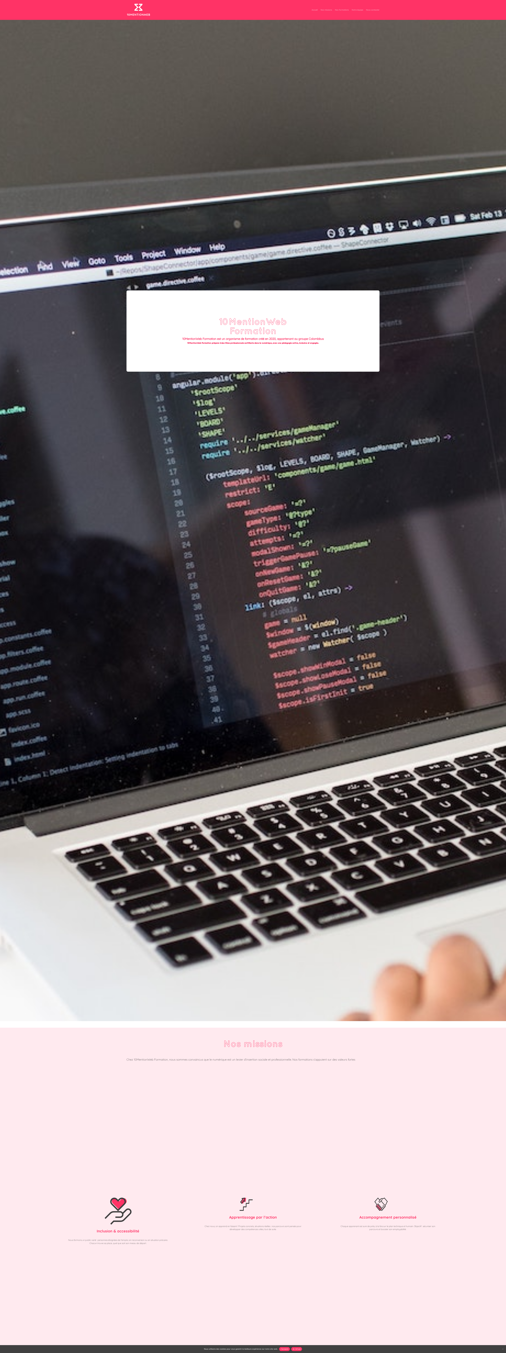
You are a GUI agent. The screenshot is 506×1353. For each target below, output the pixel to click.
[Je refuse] (502, 1349)
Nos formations (342, 10)
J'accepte (284, 1349)
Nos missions (326, 10)
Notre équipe (357, 10)
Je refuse (297, 1349)
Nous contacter (373, 10)
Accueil (315, 10)
